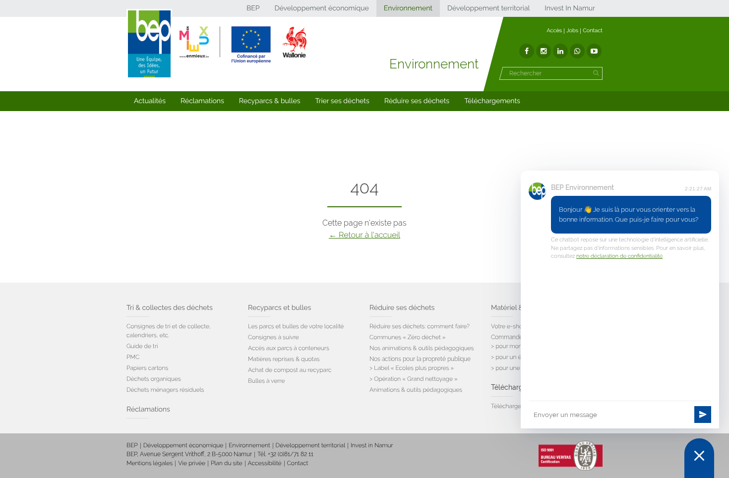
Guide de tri (142, 346)
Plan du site (226, 463)
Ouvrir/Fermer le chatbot (699, 458)
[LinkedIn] (560, 51)
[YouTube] (594, 51)
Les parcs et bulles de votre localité (296, 326)
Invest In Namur (570, 8)
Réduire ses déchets (416, 101)
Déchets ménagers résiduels (165, 389)
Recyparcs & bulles (270, 101)
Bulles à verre (266, 380)
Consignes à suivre (273, 337)
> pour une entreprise (520, 367)
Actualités (150, 101)
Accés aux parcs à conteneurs (288, 348)
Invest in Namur (372, 445)
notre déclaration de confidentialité (619, 256)
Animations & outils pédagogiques (415, 389)
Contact (593, 30)
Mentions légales (149, 463)
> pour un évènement (520, 357)
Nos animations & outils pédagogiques (421, 348)
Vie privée (191, 463)
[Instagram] (543, 51)
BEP (253, 8)
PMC (132, 357)
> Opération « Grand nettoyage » (413, 378)
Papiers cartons (147, 367)
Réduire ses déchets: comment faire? (419, 326)
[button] (149, 101)
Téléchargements (492, 101)
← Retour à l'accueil (364, 234)
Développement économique (321, 8)
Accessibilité (265, 463)
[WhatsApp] (577, 51)
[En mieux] (243, 44)
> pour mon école (515, 346)
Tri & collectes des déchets (169, 308)
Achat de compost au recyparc (289, 369)
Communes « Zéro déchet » (407, 337)
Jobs (572, 30)
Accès (554, 30)
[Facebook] (526, 51)
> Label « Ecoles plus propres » (411, 367)
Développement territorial (488, 8)
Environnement (408, 8)
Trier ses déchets (342, 101)
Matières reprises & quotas (284, 359)
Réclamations (202, 101)
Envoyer (702, 414)
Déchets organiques (153, 378)
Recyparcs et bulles (279, 308)
